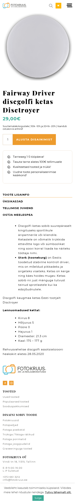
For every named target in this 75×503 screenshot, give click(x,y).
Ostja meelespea (18, 214)
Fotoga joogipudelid (16, 443)
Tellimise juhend (18, 208)
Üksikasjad (13, 201)
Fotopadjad (10, 425)
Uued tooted (11, 396)
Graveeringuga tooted (17, 448)
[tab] (37, 195)
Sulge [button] (38, 497)
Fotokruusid (11, 420)
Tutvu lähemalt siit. (58, 492)
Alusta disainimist (34, 139)
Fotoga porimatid (14, 439)
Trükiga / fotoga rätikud (18, 434)
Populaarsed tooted (16, 401)
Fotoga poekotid (14, 429)
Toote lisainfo (16, 194)
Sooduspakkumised (16, 406)
